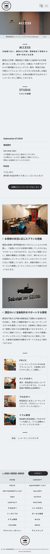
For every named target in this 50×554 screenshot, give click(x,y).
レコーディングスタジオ (28, 438)
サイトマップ (37, 530)
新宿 (13, 438)
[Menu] (46, 5)
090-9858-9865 (9, 150)
